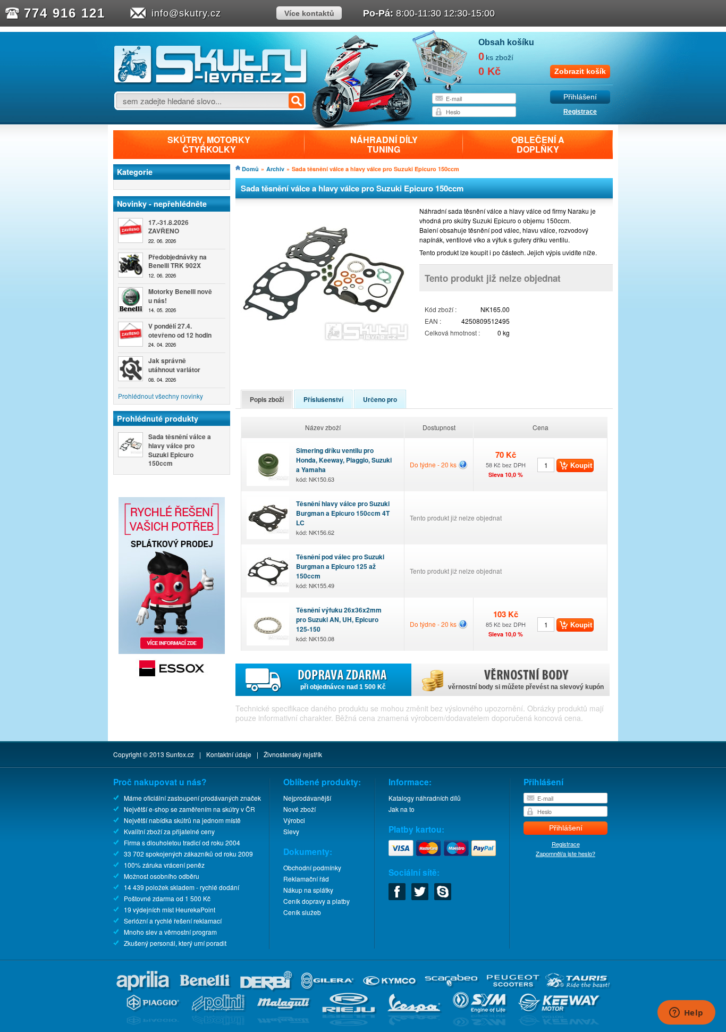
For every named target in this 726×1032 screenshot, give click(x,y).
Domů (250, 169)
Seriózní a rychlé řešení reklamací (173, 920)
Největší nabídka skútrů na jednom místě (182, 820)
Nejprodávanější (307, 797)
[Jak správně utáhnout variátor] (130, 368)
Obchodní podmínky (312, 867)
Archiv (275, 169)
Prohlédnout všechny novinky (160, 395)
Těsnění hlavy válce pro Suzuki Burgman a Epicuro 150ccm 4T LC (343, 517)
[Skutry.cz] (210, 82)
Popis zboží (267, 399)
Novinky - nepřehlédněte (162, 203)
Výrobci (294, 820)
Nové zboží (299, 808)
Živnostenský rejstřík (293, 754)
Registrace (580, 111)
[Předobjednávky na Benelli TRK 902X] (130, 265)
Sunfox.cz (180, 754)
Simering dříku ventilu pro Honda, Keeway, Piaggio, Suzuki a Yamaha (344, 464)
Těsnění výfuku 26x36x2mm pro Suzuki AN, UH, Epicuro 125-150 (339, 624)
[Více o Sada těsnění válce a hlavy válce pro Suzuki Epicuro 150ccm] (130, 444)
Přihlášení (580, 97)
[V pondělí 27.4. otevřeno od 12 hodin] (130, 334)
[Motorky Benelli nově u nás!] (130, 299)
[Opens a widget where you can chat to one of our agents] (686, 1013)
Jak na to (402, 808)
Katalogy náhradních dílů (425, 797)
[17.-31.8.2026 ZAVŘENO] (130, 230)
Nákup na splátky (308, 889)
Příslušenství (323, 399)
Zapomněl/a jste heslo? (565, 853)
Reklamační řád (306, 878)
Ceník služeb (302, 912)
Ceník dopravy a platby (316, 900)
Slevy (291, 831)
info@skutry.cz (186, 13)
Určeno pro (380, 399)
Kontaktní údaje (228, 754)
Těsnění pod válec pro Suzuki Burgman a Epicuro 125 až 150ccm (340, 571)
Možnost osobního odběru (161, 875)
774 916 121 (64, 13)
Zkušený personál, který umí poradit (175, 942)
